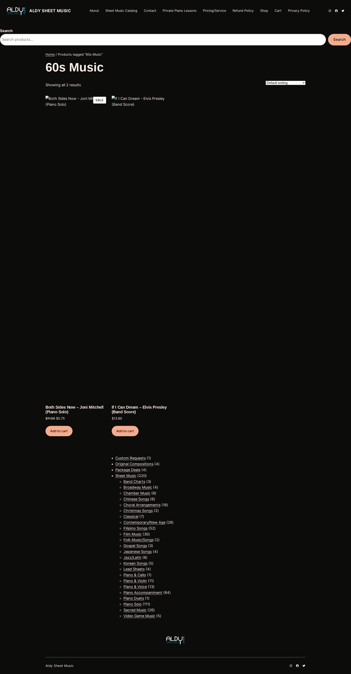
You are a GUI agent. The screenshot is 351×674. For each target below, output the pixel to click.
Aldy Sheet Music (50, 10)
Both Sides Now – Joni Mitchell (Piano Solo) (75, 409)
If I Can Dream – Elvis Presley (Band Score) (139, 409)
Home (50, 54)
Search (6, 31)
